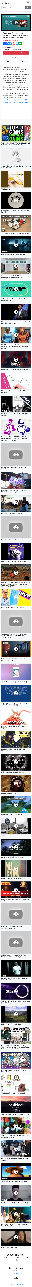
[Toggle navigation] (28, 3)
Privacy (16, 1273)
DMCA (16, 1271)
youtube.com (21, 1284)
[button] (28, 7)
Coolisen (5, 3)
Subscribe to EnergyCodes (16, 53)
